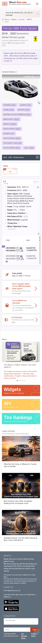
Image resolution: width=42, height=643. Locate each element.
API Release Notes (24, 636)
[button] (21, 13)
